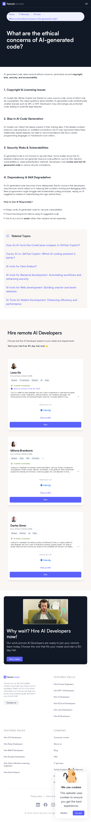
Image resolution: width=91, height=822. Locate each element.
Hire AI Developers (62, 716)
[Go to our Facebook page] (45, 805)
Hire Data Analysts (12, 772)
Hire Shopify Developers (14, 756)
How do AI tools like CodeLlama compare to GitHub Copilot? (43, 245)
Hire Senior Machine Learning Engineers (17, 764)
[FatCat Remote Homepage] (13, 4)
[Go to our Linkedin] (38, 805)
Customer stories (61, 737)
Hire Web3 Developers (13, 750)
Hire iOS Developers (12, 737)
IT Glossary (24, 14)
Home (11, 14)
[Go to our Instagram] (53, 805)
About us (58, 744)
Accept (78, 813)
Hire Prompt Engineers (64, 684)
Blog (56, 750)
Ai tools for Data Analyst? (21, 266)
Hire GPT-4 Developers (64, 690)
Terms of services (53, 796)
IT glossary (58, 763)
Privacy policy (36, 796)
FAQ (55, 756)
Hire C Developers (62, 697)
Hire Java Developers (63, 710)
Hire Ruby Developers (13, 744)
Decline (64, 813)
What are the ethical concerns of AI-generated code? (33, 19)
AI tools (37, 14)
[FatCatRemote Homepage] (11, 677)
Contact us (11, 702)
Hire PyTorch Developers (64, 703)
